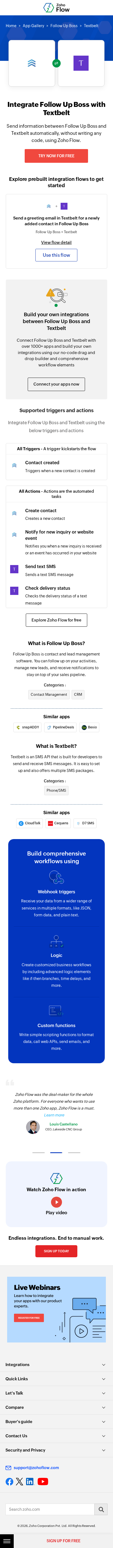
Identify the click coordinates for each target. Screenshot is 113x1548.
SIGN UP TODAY (56, 1251)
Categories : (55, 685)
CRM (78, 694)
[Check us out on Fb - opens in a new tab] (9, 1482)
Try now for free (56, 156)
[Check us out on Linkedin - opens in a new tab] (30, 1482)
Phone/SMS (56, 790)
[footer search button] (101, 1509)
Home (11, 26)
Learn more (54, 1115)
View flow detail (56, 242)
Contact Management (49, 694)
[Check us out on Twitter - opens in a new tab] (20, 1482)
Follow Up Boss (64, 26)
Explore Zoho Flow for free (56, 620)
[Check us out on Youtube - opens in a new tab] (43, 1482)
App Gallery (33, 26)
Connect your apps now (56, 384)
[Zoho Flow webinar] (56, 1309)
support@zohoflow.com (36, 1468)
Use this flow (56, 255)
